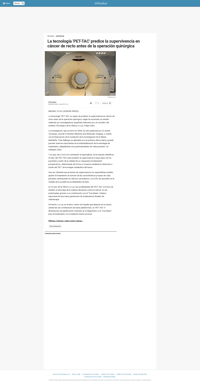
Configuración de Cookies (93, 377)
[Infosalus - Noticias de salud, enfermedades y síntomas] (101, 3)
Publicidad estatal (109, 377)
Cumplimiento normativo (90, 374)
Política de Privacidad (124, 374)
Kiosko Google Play (140, 374)
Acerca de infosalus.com (61, 374)
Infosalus (52, 102)
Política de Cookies (107, 374)
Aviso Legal (76, 374)
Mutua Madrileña (55, 226)
